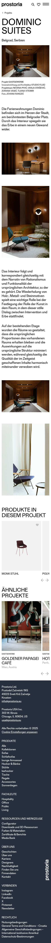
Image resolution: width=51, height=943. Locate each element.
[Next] (47, 580)
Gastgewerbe (16, 82)
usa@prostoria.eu (11, 720)
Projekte (8, 13)
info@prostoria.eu (11, 701)
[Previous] (42, 580)
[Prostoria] (12, 4)
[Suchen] (33, 4)
